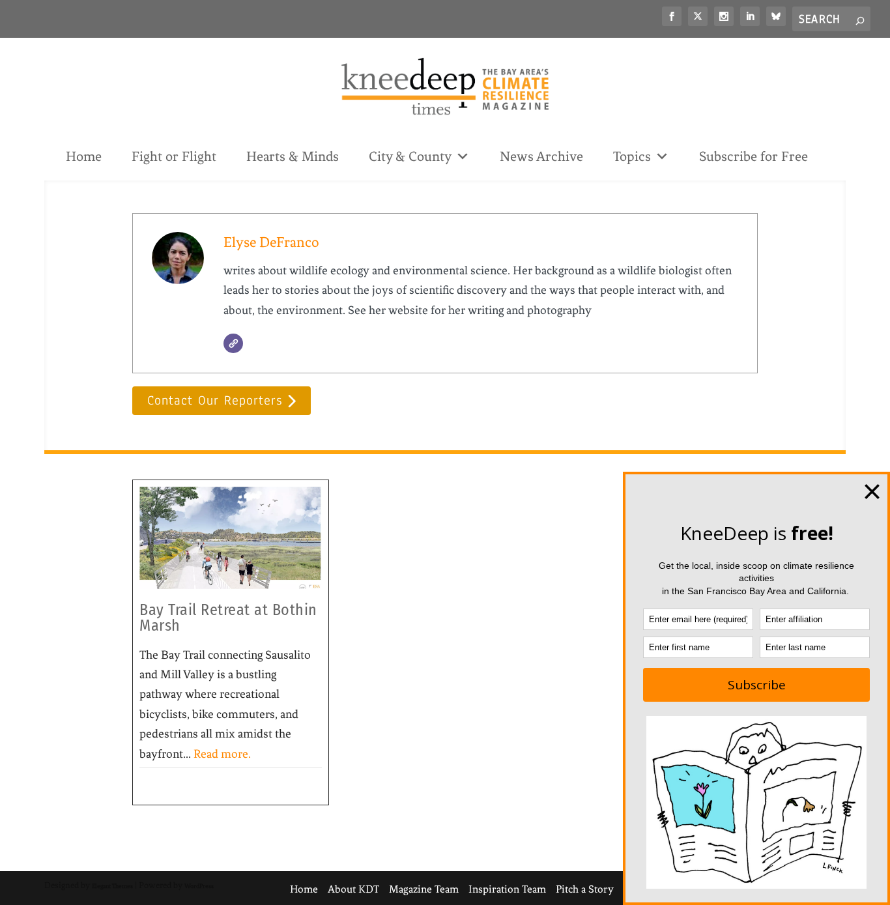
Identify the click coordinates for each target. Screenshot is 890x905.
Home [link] (84, 156)
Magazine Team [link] (424, 889)
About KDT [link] (353, 889)
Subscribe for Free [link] (753, 156)
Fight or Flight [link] (174, 156)
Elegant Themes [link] (112, 885)
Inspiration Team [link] (507, 889)
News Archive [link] (541, 156)
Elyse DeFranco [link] (271, 242)
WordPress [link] (199, 885)
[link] (672, 16)
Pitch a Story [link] (585, 889)
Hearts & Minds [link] (292, 156)
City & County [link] (410, 156)
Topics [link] (632, 156)
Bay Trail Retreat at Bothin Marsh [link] (228, 618)
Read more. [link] (222, 754)
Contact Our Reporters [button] (214, 400)
